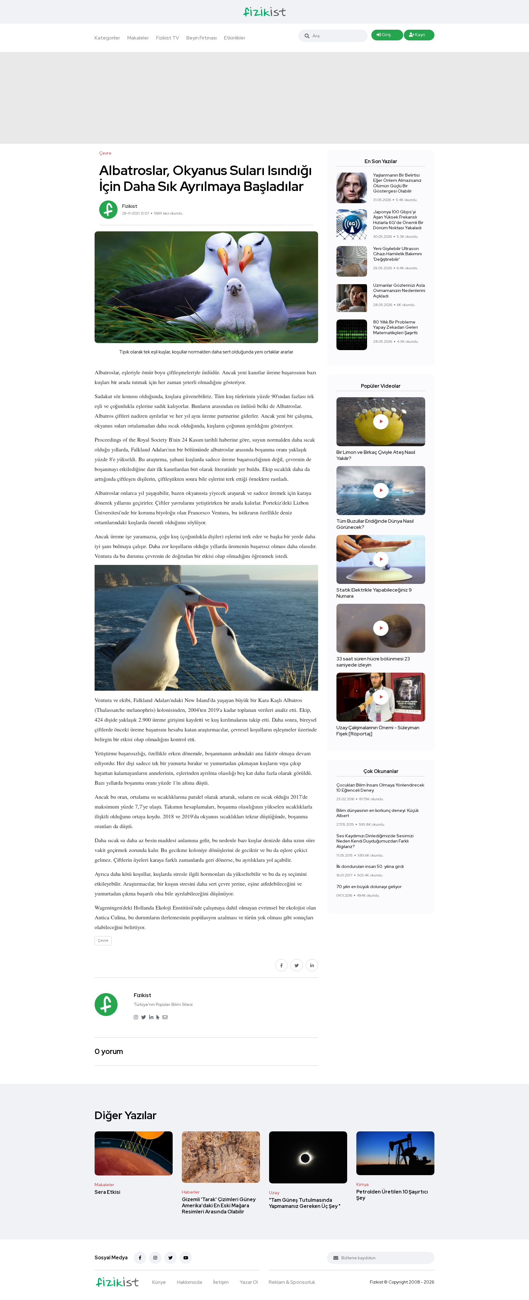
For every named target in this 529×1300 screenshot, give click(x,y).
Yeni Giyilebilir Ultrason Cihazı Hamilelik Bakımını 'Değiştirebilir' (397, 254)
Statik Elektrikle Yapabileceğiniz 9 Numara (374, 593)
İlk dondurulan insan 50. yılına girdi (370, 866)
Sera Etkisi (107, 1192)
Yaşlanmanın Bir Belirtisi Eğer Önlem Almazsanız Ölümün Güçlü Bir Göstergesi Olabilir (397, 183)
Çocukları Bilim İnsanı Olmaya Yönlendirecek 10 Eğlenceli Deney (380, 787)
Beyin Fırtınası (201, 38)
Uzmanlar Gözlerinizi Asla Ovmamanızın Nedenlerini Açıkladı (399, 290)
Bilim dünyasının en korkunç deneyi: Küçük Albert (377, 813)
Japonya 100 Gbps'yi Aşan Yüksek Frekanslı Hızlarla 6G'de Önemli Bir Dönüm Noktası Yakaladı (398, 220)
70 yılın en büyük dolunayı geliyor (369, 886)
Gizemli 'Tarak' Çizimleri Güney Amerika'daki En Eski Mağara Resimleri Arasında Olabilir (219, 1205)
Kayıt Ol (417, 36)
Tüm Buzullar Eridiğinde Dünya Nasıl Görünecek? (375, 524)
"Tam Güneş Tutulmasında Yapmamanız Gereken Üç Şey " (304, 1203)
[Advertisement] (264, 98)
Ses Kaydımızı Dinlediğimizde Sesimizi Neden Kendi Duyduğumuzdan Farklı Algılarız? (375, 841)
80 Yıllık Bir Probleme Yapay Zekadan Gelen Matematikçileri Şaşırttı (395, 327)
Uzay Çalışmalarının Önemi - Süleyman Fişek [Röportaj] (377, 730)
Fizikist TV (167, 38)
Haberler (191, 1192)
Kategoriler (107, 38)
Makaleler (138, 38)
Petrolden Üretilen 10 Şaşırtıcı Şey (392, 1195)
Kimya (362, 1184)
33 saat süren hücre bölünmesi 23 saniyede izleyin (373, 662)
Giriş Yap (384, 36)
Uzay (274, 1192)
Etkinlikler (234, 38)
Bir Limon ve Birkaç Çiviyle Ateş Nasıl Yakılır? (375, 455)
